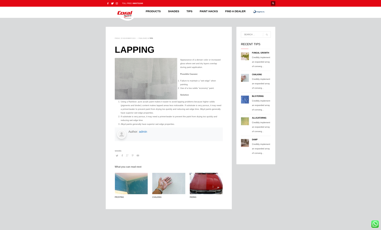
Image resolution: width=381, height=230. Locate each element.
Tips (151, 38)
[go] (267, 34)
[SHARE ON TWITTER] (117, 155)
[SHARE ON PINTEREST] (132, 155)
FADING (193, 197)
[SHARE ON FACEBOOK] (122, 155)
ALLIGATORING (259, 118)
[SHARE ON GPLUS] (127, 155)
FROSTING (119, 197)
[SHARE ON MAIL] (138, 155)
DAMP (255, 139)
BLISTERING (258, 96)
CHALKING (156, 197)
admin (143, 131)
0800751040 (138, 3)
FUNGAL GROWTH (260, 53)
